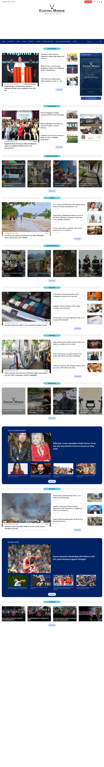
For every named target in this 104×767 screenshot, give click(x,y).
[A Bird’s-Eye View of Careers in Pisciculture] (39, 401)
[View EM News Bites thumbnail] (91, 76)
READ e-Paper (88, 1)
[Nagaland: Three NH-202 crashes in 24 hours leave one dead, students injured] (39, 263)
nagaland (10, 41)
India (18, 41)
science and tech (48, 41)
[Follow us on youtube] (101, 1)
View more (59, 89)
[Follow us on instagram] (99, 1)
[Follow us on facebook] (94, 1)
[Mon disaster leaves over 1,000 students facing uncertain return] (90, 173)
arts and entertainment (63, 41)
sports (38, 41)
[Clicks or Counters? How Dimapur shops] (39, 173)
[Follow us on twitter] (97, 1)
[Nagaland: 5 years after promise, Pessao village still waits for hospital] (65, 173)
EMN (35, 141)
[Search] (100, 41)
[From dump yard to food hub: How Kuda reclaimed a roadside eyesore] (13, 173)
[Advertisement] (52, 27)
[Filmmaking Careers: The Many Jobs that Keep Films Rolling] (90, 401)
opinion (30, 41)
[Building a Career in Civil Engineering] (13, 401)
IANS (47, 370)
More (74, 41)
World (24, 41)
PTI (47, 233)
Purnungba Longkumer (30, 84)
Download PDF (92, 98)
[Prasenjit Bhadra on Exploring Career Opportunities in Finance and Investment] (65, 401)
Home (3, 41)
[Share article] (36, 55)
